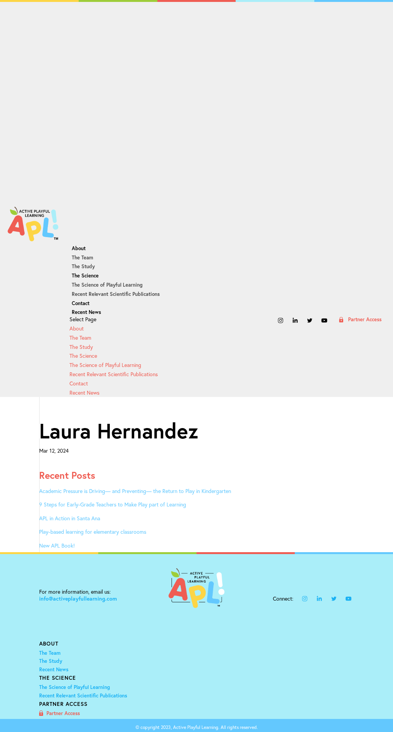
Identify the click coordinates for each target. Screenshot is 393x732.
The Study (83, 266)
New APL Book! (57, 545)
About (79, 248)
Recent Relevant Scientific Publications (116, 294)
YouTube (324, 321)
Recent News (86, 312)
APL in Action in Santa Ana (69, 518)
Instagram (280, 321)
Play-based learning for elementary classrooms (92, 531)
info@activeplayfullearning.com (78, 598)
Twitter (309, 321)
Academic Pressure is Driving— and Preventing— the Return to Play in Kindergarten (135, 491)
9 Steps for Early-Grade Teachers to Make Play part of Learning (112, 504)
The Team (82, 257)
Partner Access (364, 320)
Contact (80, 303)
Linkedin (295, 321)
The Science (85, 275)
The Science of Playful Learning (107, 285)
